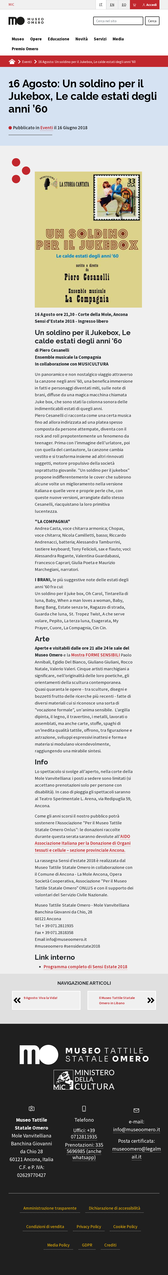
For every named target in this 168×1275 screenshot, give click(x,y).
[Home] (26, 20)
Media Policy (58, 1245)
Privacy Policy (89, 1226)
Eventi (27, 61)
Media (118, 38)
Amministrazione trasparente (50, 1208)
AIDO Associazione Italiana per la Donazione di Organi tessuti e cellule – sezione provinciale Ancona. (83, 843)
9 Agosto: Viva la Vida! (40, 997)
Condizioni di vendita (45, 1226)
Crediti (110, 1245)
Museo (18, 38)
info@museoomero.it (136, 1129)
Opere (36, 38)
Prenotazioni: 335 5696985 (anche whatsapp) (84, 1151)
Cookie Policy (125, 1226)
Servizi (100, 38)
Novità (81, 38)
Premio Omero (25, 48)
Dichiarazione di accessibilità (114, 1208)
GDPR (87, 1245)
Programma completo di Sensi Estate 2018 (85, 967)
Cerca (152, 21)
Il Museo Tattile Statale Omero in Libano (117, 1000)
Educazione (58, 38)
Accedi (151, 4)
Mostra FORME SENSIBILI (95, 655)
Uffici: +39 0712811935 (84, 1133)
